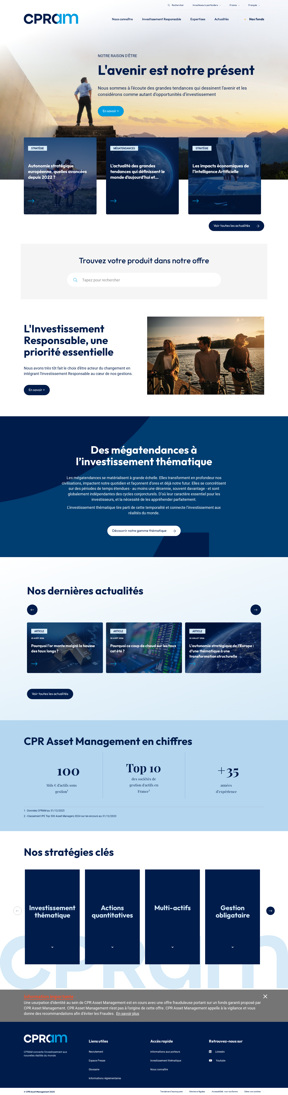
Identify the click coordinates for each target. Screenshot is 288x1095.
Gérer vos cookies (252, 1091)
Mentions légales (197, 1091)
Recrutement (96, 1051)
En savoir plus (127, 1013)
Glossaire (94, 1069)
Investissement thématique (165, 1060)
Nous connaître (159, 1069)
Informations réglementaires (105, 1078)
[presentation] (270, 911)
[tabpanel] (60, 175)
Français (252, 5)
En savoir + (111, 110)
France (233, 5)
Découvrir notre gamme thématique (139, 530)
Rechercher (178, 5)
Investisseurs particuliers (205, 5)
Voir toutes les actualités (232, 225)
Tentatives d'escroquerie (171, 1091)
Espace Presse (97, 1060)
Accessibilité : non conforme (225, 1091)
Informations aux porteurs (165, 1051)
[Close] (265, 996)
